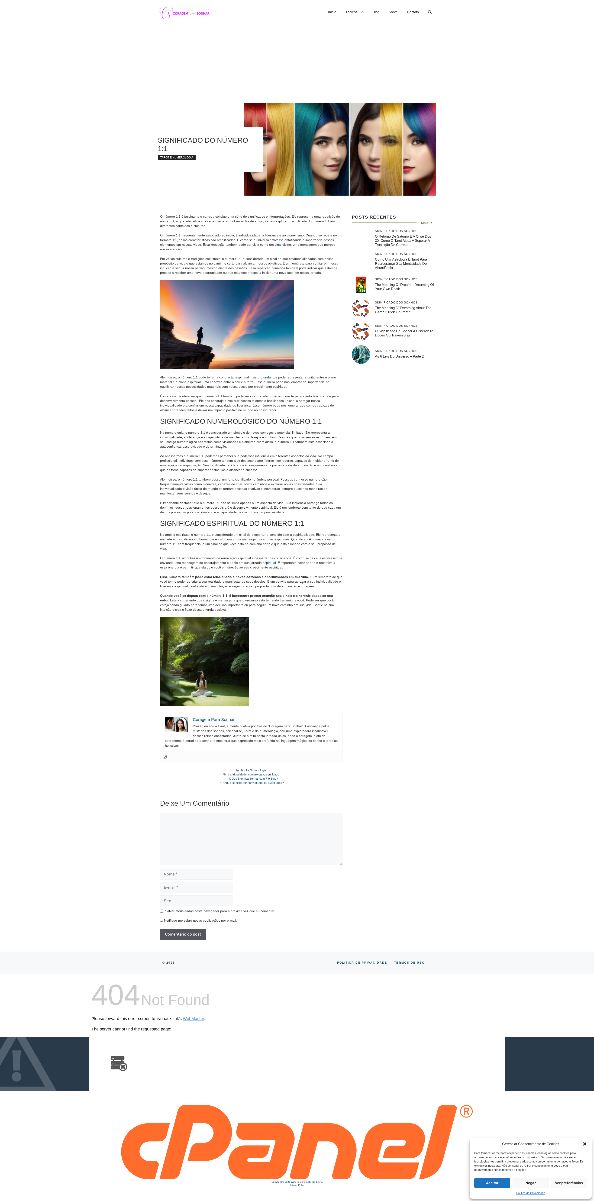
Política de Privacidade (530, 1193)
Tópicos (351, 12)
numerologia (256, 774)
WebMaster (193, 1018)
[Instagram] (165, 757)
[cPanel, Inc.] (297, 1178)
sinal (278, 244)
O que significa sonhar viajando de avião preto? (253, 783)
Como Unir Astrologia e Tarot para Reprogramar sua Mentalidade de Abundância (401, 263)
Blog (376, 12)
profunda (264, 377)
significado (272, 774)
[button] (584, 1144)
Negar (531, 1183)
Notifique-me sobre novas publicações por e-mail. (200, 920)
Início (332, 12)
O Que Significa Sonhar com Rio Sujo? (253, 778)
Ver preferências (569, 1183)
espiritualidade (237, 774)
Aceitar (492, 1183)
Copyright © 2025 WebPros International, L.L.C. (297, 1182)
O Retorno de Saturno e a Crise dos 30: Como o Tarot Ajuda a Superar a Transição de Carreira (403, 240)
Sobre (393, 12)
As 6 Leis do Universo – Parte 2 (399, 356)
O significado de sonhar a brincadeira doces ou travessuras (404, 333)
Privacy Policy (297, 1185)
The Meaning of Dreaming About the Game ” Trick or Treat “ (403, 310)
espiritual (269, 563)
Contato (413, 12)
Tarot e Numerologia (176, 157)
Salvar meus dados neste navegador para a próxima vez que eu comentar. (220, 911)
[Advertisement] (297, 58)
